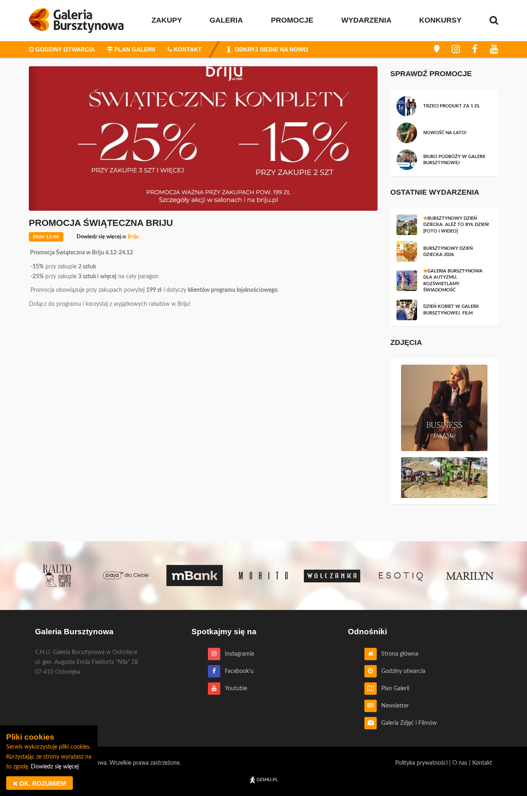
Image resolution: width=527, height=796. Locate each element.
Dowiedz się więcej (55, 767)
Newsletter (393, 706)
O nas (459, 763)
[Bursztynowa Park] (436, 49)
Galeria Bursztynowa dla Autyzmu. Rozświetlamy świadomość (453, 280)
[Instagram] (456, 49)
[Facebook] (475, 49)
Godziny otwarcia (401, 671)
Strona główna (397, 654)
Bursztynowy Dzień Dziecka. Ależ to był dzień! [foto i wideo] (456, 224)
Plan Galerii (393, 688)
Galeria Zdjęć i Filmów (407, 723)
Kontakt (482, 763)
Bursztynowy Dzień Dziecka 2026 (448, 251)
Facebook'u (237, 671)
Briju (133, 237)
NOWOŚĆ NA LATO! (444, 132)
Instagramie (237, 654)
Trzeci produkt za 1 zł (451, 106)
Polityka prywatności (421, 763)
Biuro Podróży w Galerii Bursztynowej (454, 159)
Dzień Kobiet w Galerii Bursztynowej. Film (450, 309)
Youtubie (233, 688)
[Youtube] (494, 49)
